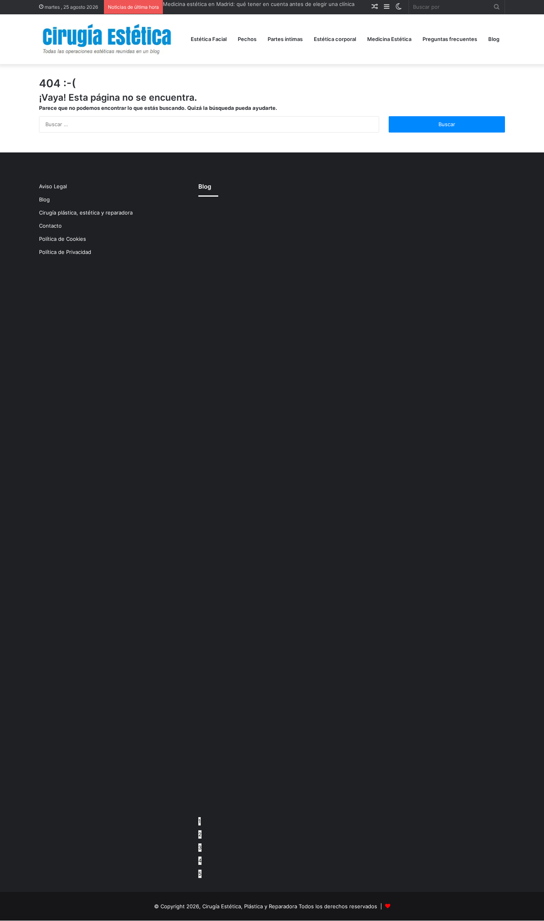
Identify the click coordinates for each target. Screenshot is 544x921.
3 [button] (200, 847)
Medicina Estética (389, 39)
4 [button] (200, 860)
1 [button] (199, 821)
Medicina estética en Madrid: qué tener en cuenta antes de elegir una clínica (258, 4)
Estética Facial (209, 39)
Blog (493, 39)
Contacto (50, 225)
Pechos (247, 39)
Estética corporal (335, 39)
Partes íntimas (285, 39)
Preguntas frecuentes (450, 39)
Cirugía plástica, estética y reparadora (86, 212)
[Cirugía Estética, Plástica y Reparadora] (106, 39)
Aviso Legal (53, 186)
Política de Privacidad (65, 252)
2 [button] (200, 834)
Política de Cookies (62, 239)
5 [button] (200, 873)
